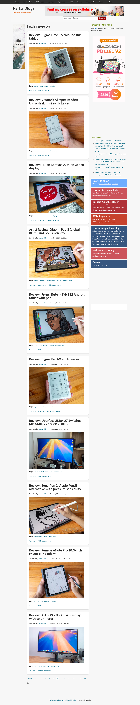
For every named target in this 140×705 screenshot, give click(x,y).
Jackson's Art (116, 234)
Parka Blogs (23, 8)
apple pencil (52, 537)
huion (36, 216)
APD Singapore (97, 219)
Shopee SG (103, 236)
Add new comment (44, 90)
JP (94, 234)
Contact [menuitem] (101, 2)
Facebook (103, 210)
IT (121, 231)
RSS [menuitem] (71, 2)
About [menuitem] (110, 2)
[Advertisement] (107, 118)
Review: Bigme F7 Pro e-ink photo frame (108, 141)
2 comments (42, 220)
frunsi (36, 345)
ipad (45, 537)
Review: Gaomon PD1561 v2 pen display (108, 172)
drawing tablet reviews (64, 281)
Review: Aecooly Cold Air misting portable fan (109, 146)
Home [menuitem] (17, 2)
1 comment (42, 411)
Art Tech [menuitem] (51, 2)
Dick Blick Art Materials (103, 234)
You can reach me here (99, 265)
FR (118, 231)
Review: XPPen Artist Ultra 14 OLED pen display (110, 143)
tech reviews (44, 86)
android (42, 281)
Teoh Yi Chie (42, 43)
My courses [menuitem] (62, 2)
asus (35, 666)
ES (123, 231)
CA (108, 231)
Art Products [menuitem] (40, 2)
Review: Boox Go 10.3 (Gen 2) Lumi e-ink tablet (110, 159)
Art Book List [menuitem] (27, 2)
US (105, 231)
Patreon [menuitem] (79, 2)
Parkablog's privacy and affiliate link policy (62, 700)
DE (115, 231)
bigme (36, 86)
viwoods (37, 151)
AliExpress (95, 236)
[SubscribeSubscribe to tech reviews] (28, 683)
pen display (53, 216)
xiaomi (36, 281)
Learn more (115, 244)
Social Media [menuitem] (91, 2)
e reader (52, 86)
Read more (32, 90)
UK (112, 231)
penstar (53, 601)
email (96, 210)
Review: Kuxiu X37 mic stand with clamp (108, 175)
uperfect (37, 472)
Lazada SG (113, 236)
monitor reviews (56, 472)
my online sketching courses (108, 184)
